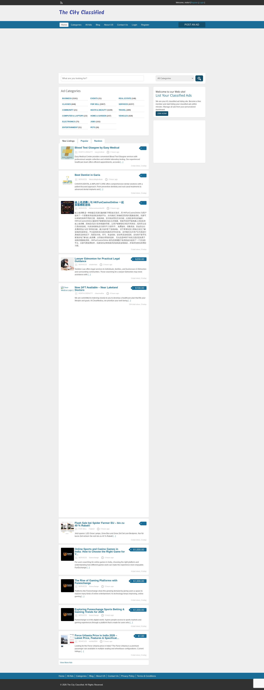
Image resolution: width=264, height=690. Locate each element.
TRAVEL (122, 110)
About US (108, 25)
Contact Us (122, 25)
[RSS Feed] (61, 2)
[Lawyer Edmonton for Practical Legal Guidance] (67, 270)
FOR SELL (94, 104)
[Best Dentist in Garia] (67, 186)
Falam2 (91, 529)
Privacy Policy (127, 676)
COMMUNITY (67, 110)
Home (64, 25)
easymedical (99, 152)
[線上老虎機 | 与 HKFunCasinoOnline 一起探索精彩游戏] (67, 213)
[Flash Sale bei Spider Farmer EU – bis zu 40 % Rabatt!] (67, 534)
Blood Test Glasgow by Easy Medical (97, 147)
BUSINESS (67, 98)
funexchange (94, 557)
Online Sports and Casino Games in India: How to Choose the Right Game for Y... (100, 552)
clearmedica (99, 293)
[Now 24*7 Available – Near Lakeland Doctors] (67, 290)
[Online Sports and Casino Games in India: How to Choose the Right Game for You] (67, 560)
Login (201, 3)
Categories (76, 25)
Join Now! (162, 113)
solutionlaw (93, 264)
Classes (66, 104)
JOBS (92, 122)
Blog (98, 25)
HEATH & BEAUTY (98, 110)
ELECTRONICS (68, 122)
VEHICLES (123, 116)
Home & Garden (98, 116)
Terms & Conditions (146, 676)
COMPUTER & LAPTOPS (73, 116)
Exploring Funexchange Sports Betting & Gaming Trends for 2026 (99, 610)
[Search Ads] (199, 78)
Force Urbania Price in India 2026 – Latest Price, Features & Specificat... (97, 636)
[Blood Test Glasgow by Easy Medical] (67, 159)
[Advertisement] (132, 50)
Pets (92, 127)
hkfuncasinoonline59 (96, 208)
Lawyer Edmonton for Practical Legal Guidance (97, 260)
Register (194, 3)
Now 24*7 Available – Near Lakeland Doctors (96, 289)
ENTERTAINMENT (70, 127)
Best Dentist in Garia (87, 175)
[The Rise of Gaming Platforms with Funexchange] (67, 591)
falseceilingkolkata (96, 179)
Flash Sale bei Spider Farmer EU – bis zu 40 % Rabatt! (99, 524)
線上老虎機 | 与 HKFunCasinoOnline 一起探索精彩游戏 (99, 203)
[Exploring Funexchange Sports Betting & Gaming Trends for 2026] (67, 620)
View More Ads (66, 662)
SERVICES (123, 104)
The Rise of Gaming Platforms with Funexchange (96, 582)
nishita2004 (93, 641)
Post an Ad (192, 24)
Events (94, 98)
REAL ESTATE (125, 98)
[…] (121, 162)
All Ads (88, 25)
